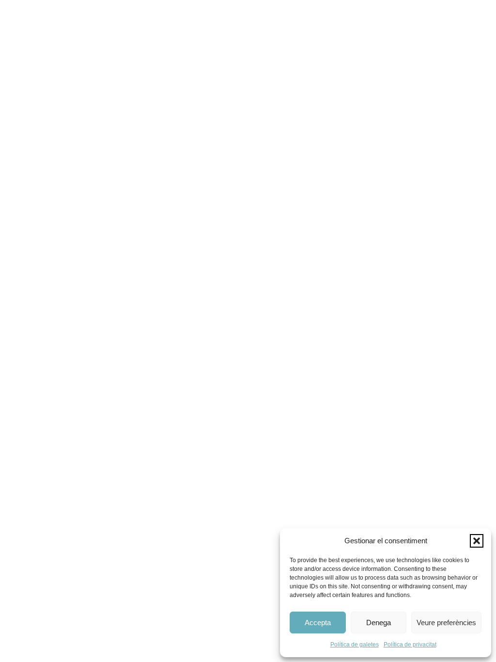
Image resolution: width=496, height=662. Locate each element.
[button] (476, 541)
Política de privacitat (410, 644)
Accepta (318, 622)
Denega (378, 622)
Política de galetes (354, 644)
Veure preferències (446, 622)
